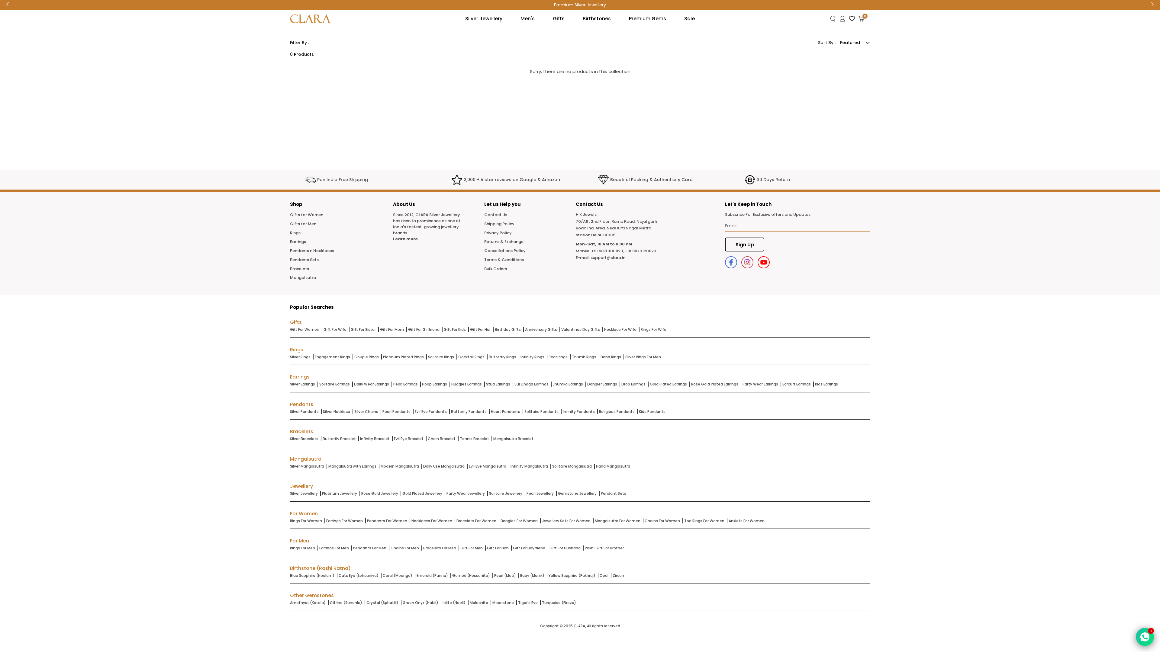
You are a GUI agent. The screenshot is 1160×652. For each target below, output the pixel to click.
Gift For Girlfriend (424, 329)
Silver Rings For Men (643, 357)
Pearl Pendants (396, 411)
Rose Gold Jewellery (379, 493)
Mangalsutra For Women (617, 520)
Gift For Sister (363, 329)
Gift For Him (498, 548)
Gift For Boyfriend (529, 548)
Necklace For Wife (620, 329)
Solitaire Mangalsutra (572, 466)
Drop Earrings (633, 384)
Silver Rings (300, 357)
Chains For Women (662, 520)
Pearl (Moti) (505, 575)
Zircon (618, 575)
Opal (604, 575)
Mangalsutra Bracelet (513, 438)
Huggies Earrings (466, 384)
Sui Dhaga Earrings (531, 384)
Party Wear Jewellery (465, 493)
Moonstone (503, 602)
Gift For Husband (565, 548)
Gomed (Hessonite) (471, 575)
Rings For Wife (653, 329)
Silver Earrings (302, 384)
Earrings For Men (334, 548)
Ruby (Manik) (532, 575)
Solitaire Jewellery (505, 493)
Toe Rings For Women (704, 520)
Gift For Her (480, 329)
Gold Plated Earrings (668, 384)
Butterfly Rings (502, 357)
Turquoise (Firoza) (559, 602)
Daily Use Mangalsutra (444, 466)
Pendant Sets (613, 493)
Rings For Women (306, 520)
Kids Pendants (652, 411)
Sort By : (827, 42)
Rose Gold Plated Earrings (714, 384)
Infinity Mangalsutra (529, 466)
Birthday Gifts (508, 329)
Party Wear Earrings (760, 384)
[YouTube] (764, 262)
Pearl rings (558, 357)
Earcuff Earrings (796, 384)
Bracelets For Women (476, 520)
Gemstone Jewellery (577, 493)
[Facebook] (731, 262)
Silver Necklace (336, 411)
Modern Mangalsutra (400, 466)
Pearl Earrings (405, 384)
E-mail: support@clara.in (600, 257)
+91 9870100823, (607, 251)
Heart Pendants (505, 411)
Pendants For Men (369, 548)
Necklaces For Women (431, 520)
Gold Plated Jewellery (422, 493)
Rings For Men (302, 548)
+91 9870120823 (640, 251)
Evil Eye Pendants (431, 411)
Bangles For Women (519, 520)
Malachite (479, 602)
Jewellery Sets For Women (566, 520)
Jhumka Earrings (568, 384)
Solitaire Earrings (334, 384)
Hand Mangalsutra (613, 466)
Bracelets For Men (439, 548)
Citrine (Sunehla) (346, 602)
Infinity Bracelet (375, 438)
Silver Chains (366, 411)
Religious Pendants (617, 411)
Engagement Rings (332, 357)
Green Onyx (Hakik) (420, 602)
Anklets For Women (747, 520)
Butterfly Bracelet (339, 438)
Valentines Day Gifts (580, 329)
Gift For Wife (335, 329)
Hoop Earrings (434, 384)
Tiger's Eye (528, 602)
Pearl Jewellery (540, 493)
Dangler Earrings (602, 384)
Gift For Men (471, 548)
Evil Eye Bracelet (409, 438)
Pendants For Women (387, 520)
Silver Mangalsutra (307, 466)
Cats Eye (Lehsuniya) (359, 575)
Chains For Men (405, 548)
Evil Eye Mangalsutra (487, 466)
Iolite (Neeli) (454, 602)
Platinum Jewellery (339, 493)
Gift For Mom (392, 329)
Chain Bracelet (442, 438)
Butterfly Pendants (469, 411)
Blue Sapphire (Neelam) (312, 575)
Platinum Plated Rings (403, 357)
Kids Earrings (826, 384)
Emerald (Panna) (432, 575)
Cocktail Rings (471, 357)
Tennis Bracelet (474, 438)
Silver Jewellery (304, 493)
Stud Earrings (498, 384)
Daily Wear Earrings (371, 384)
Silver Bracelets (304, 438)
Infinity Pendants (579, 411)
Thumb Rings (584, 357)
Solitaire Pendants (541, 411)
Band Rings (611, 357)
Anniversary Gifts (541, 329)
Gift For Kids (455, 329)
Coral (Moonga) (397, 575)
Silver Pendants (304, 411)
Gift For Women (304, 329)
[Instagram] (747, 262)
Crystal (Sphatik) (382, 602)
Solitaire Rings (441, 357)
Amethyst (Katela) (308, 602)
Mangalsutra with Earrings (352, 466)
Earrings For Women (344, 520)
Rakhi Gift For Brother (604, 548)
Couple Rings (366, 357)
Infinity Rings (532, 357)
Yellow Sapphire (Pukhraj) (572, 575)
